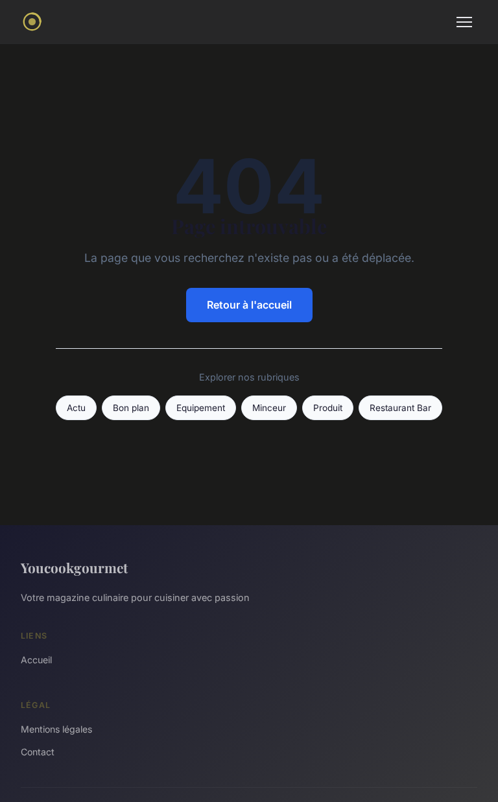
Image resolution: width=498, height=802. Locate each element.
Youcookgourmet (74, 567)
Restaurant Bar (400, 408)
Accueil (36, 659)
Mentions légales (56, 729)
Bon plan (131, 408)
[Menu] (464, 22)
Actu (76, 408)
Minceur (269, 408)
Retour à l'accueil (249, 304)
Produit (327, 408)
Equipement (200, 408)
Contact (37, 751)
